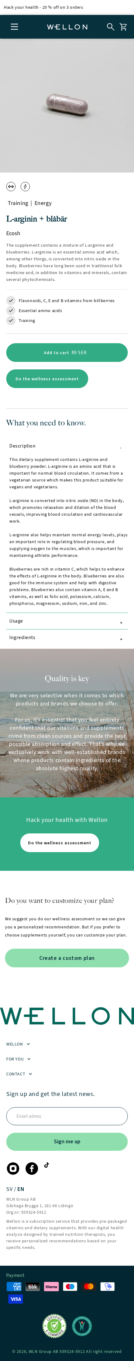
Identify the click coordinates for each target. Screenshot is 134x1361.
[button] (15, 27)
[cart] (123, 27)
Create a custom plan (67, 958)
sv (10, 1189)
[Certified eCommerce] (54, 1326)
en (20, 1189)
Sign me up (67, 1141)
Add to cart (71, 355)
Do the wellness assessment (47, 379)
